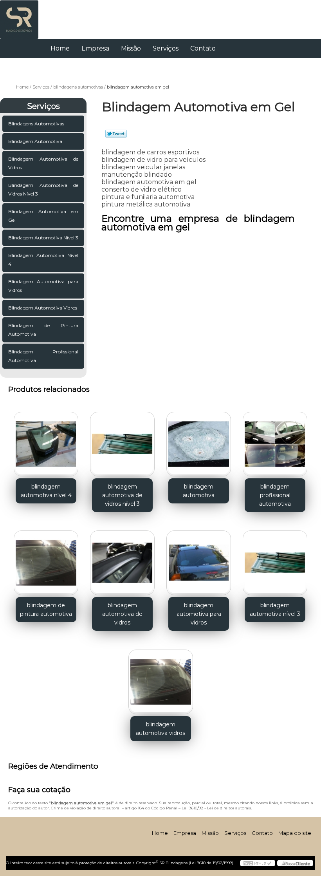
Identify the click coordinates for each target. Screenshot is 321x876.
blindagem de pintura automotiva (46, 609)
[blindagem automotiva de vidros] (122, 559)
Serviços (166, 48)
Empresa (95, 48)
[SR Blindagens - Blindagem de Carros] (19, 15)
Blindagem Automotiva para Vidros (43, 286)
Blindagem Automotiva (35, 141)
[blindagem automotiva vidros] (160, 678)
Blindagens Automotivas (36, 124)
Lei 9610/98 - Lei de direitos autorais (216, 808)
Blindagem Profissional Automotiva (43, 356)
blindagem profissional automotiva (275, 495)
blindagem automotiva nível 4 (46, 491)
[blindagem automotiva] (198, 440)
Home (60, 48)
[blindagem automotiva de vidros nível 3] (122, 440)
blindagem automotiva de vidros (122, 614)
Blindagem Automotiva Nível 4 (43, 259)
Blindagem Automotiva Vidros (42, 308)
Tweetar (116, 134)
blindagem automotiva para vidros (199, 614)
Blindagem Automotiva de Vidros (43, 163)
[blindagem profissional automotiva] (275, 440)
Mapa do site (294, 833)
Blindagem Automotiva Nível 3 (43, 238)
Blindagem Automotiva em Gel (43, 215)
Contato (203, 48)
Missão (131, 48)
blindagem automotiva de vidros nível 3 (122, 495)
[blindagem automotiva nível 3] (275, 559)
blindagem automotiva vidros (160, 729)
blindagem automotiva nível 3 (275, 609)
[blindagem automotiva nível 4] (46, 440)
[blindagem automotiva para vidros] (198, 559)
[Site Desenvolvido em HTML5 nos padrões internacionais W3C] (257, 863)
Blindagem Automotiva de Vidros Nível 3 (43, 189)
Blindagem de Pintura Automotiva (43, 329)
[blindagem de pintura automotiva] (46, 559)
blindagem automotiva (199, 491)
